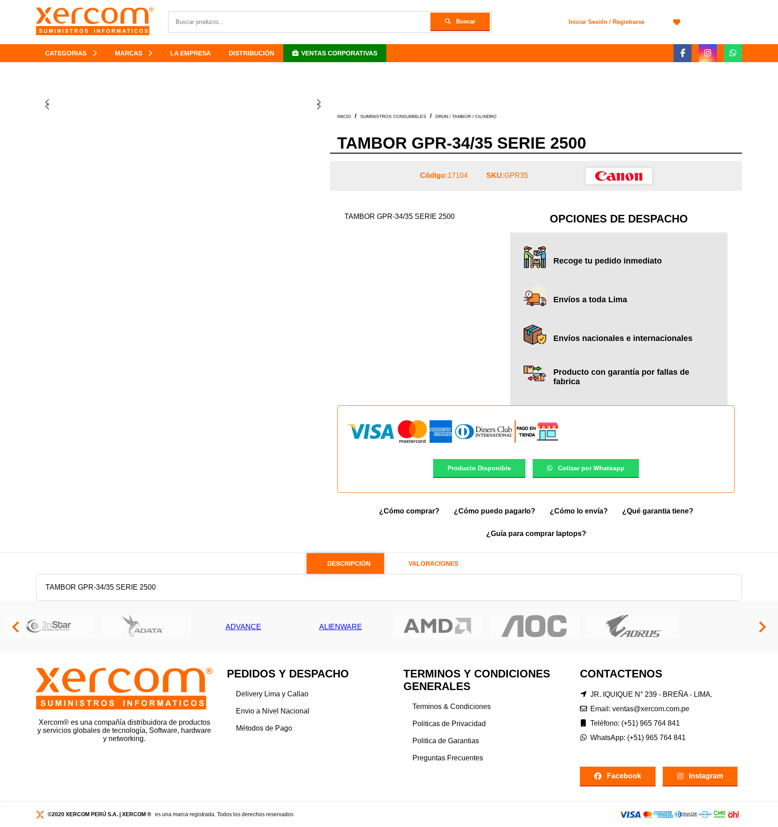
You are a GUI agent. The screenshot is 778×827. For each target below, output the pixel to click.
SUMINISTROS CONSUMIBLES (393, 116)
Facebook (624, 776)
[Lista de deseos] (677, 22)
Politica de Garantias (445, 741)
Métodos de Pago (264, 728)
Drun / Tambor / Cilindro (466, 116)
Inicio (344, 116)
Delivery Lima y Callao (272, 694)
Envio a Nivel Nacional (272, 711)
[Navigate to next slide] (319, 106)
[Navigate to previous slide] (47, 106)
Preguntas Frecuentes (447, 758)
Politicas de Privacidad (449, 723)
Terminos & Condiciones (451, 706)
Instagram (706, 776)
